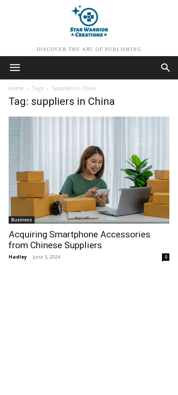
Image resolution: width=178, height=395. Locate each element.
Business (21, 220)
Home (16, 88)
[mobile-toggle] (15, 67)
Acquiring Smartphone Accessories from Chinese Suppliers (79, 239)
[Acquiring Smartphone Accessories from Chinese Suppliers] (89, 170)
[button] (166, 67)
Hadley (18, 256)
